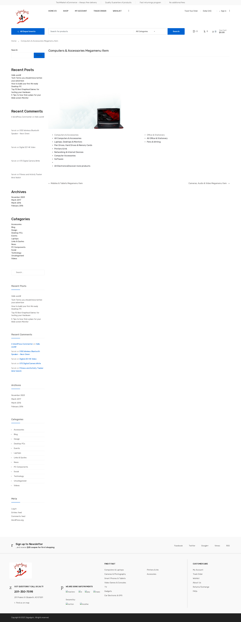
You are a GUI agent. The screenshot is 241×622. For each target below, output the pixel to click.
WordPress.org (17, 520)
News (13, 244)
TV (105, 587)
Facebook (178, 546)
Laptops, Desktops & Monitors (68, 142)
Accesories (151, 574)
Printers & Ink (60, 149)
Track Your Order (191, 11)
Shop (65, 11)
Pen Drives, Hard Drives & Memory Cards (73, 145)
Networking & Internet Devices (68, 152)
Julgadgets (29, 617)
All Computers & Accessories (67, 138)
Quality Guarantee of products (118, 2)
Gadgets (108, 591)
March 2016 (16, 203)
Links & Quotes (17, 241)
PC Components (18, 247)
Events (14, 236)
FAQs (195, 591)
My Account (81, 11)
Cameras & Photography (115, 574)
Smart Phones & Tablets (115, 578)
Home (13, 41)
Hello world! (16, 75)
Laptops (15, 239)
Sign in (223, 11)
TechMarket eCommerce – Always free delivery (76, 2)
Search (14, 50)
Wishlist (117, 11)
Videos (14, 258)
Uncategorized (17, 256)
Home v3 (52, 11)
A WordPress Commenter (21, 117)
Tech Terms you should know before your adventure (26, 301)
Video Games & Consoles (115, 583)
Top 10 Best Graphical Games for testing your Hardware (25, 314)
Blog (13, 227)
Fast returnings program (150, 2)
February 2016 (17, 206)
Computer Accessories (65, 155)
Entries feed (16, 512)
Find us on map (22, 603)
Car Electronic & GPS (113, 595)
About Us (197, 583)
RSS (228, 546)
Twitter (192, 546)
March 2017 (16, 200)
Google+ (204, 546)
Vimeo (217, 546)
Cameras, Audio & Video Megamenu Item (209, 183)
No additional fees (177, 2)
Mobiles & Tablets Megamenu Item (65, 183)
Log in (14, 509)
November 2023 (18, 197)
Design (14, 230)
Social (13, 250)
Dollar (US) (207, 11)
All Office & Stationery (157, 138)
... (128, 11)
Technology (16, 253)
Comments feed (18, 516)
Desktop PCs (16, 233)
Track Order (100, 11)
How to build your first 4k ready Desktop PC (24, 307)
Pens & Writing (154, 142)
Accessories (16, 224)
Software (58, 159)
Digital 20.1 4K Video (27, 147)
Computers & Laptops (114, 570)
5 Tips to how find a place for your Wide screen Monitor (26, 320)
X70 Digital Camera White (29, 161)
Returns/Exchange (201, 587)
